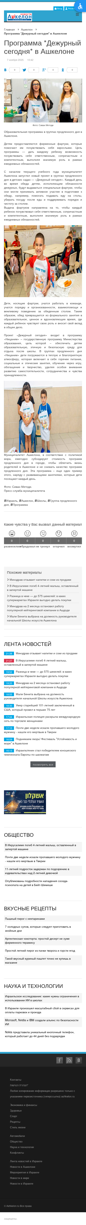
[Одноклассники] (69, 70)
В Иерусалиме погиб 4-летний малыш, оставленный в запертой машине (35, 662)
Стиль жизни (17, 1127)
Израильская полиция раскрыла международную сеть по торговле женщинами (42, 719)
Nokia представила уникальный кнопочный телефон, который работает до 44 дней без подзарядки (39, 1034)
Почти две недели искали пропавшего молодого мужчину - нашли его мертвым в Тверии (41, 730)
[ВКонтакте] (12, 70)
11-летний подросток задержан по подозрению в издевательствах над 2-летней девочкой (37, 871)
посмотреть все (43, 764)
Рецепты (15, 1121)
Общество (16, 1141)
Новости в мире (19, 1178)
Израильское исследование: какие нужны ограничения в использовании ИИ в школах (42, 998)
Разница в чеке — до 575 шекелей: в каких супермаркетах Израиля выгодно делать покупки (39, 598)
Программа (20, 505)
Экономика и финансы (23, 1105)
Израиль (11, 501)
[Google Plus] (50, 70)
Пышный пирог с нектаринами (25, 918)
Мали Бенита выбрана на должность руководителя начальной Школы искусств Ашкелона (42, 618)
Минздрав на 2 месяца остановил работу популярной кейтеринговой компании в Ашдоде (38, 608)
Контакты (15, 1079)
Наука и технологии (22, 1147)
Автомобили (17, 1136)
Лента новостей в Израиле (26, 1161)
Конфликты (17, 1152)
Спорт (13, 1116)
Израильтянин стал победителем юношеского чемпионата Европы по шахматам (40, 752)
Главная (9, 29)
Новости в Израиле (21, 1183)
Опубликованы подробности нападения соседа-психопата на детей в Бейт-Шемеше (36, 883)
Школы (41, 501)
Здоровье (16, 1110)
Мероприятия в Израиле (24, 1172)
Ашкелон (27, 29)
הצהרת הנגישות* (19, 1085)
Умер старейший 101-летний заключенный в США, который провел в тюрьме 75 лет (39, 707)
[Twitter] (31, 70)
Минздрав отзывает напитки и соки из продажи (40, 579)
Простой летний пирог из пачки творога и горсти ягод (40, 950)
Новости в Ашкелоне (22, 1167)
